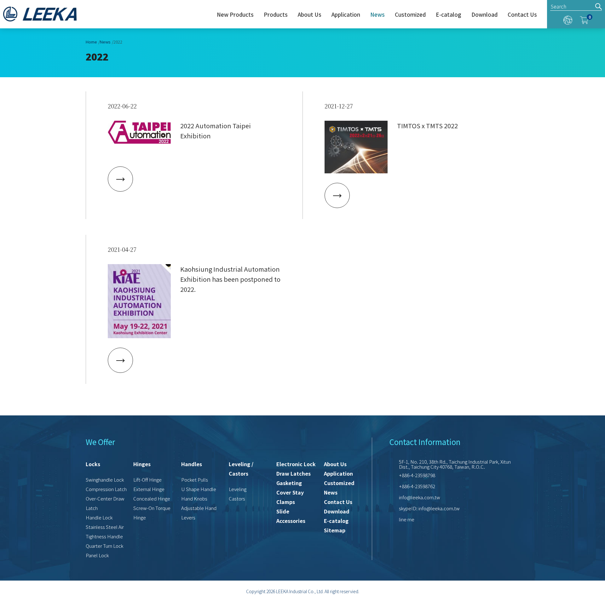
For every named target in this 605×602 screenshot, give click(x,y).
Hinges (142, 464)
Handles (191, 464)
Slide (282, 511)
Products (276, 15)
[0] (584, 19)
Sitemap (334, 530)
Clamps (285, 502)
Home (91, 42)
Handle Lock (99, 517)
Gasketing (289, 483)
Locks (93, 464)
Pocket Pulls (194, 479)
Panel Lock (97, 555)
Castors (237, 498)
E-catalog (448, 15)
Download (484, 15)
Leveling (237, 489)
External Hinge (148, 489)
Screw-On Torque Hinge (151, 513)
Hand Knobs (194, 498)
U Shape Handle (198, 489)
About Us (309, 15)
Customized (410, 15)
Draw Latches (293, 473)
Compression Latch (106, 489)
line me (406, 519)
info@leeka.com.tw (419, 497)
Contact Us (522, 15)
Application (345, 15)
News (377, 15)
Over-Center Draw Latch (105, 503)
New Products (235, 15)
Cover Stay (290, 492)
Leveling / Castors (241, 468)
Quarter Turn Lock (104, 545)
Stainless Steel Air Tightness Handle (105, 532)
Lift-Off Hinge (147, 479)
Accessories (290, 520)
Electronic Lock (296, 464)
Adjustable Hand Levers (198, 513)
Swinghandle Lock (105, 479)
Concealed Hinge (151, 498)
